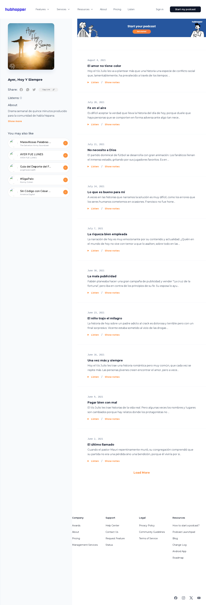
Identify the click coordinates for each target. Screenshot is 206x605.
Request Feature (115, 538)
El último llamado (101, 444)
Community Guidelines (152, 532)
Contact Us (112, 532)
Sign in (160, 9)
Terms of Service (148, 538)
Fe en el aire (97, 108)
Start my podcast (185, 9)
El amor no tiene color (104, 66)
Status (109, 544)
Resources (83, 9)
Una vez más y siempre (105, 360)
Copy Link (46, 89)
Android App (179, 551)
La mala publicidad (102, 276)
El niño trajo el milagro (105, 318)
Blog (175, 538)
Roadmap (178, 557)
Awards (76, 525)
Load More (142, 472)
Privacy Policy (147, 525)
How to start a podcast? (186, 525)
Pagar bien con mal (102, 402)
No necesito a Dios (102, 150)
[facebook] (21, 90)
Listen (131, 9)
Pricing (117, 9)
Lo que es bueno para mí (106, 192)
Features (41, 9)
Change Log (180, 544)
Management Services (85, 544)
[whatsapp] (28, 90)
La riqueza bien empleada (107, 234)
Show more (15, 121)
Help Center (112, 525)
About (103, 9)
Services (61, 9)
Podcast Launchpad (184, 532)
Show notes (112, 82)
